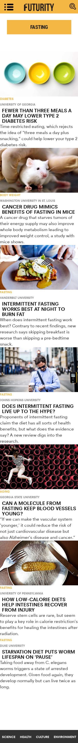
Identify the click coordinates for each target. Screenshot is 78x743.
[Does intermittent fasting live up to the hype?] (39, 369)
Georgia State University (19, 497)
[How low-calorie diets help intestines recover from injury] (39, 563)
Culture (42, 737)
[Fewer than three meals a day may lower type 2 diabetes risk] (39, 74)
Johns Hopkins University (20, 400)
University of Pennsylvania (21, 593)
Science (8, 737)
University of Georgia (17, 104)
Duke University (12, 646)
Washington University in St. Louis (27, 201)
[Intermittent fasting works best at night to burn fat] (39, 267)
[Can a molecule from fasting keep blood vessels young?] (39, 466)
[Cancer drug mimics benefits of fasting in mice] (39, 170)
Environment (65, 737)
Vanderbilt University (17, 298)
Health (25, 737)
